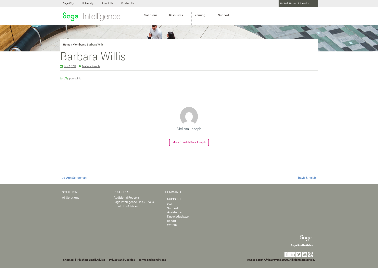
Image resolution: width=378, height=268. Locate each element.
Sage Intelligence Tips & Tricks (134, 202)
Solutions (150, 15)
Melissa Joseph (91, 66)
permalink (75, 78)
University (88, 3)
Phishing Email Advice (91, 260)
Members (79, 45)
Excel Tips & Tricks (126, 206)
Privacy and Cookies (122, 260)
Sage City (68, 3)
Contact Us (127, 3)
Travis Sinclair (307, 178)
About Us (107, 3)
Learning (199, 15)
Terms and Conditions (152, 260)
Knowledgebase (178, 217)
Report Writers (172, 223)
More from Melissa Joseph (189, 142)
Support (223, 15)
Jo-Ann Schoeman (74, 178)
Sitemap (68, 260)
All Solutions (70, 198)
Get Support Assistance (174, 208)
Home (66, 45)
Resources (176, 15)
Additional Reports (126, 198)
